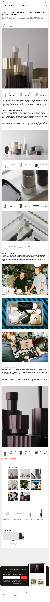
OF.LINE (9, 112)
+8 (7, 96)
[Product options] (11, 510)
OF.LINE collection (10, 101)
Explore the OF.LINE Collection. (9, 458)
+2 (38, 208)
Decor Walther (20, 101)
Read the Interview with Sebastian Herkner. (12, 463)
